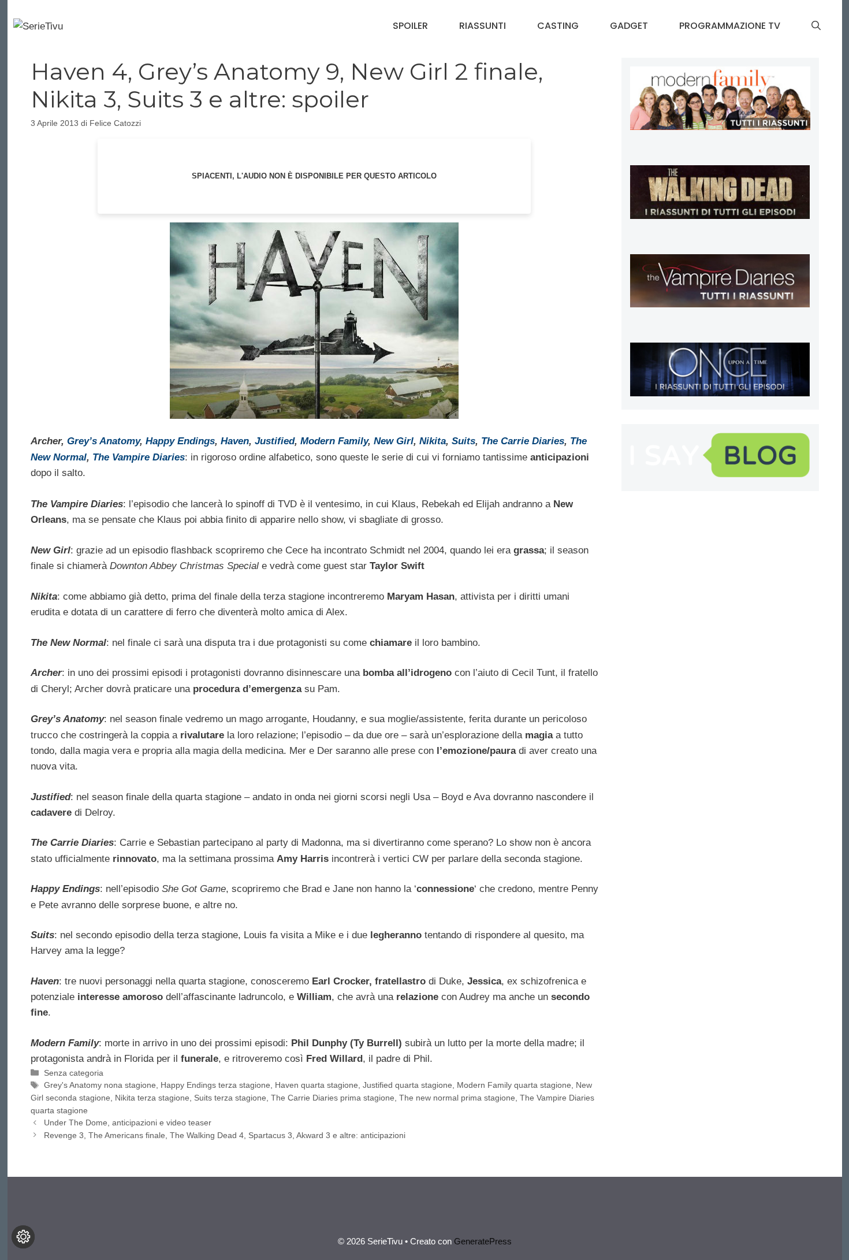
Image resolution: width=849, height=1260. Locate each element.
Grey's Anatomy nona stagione (100, 1085)
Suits (463, 441)
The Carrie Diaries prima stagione (332, 1097)
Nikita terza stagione (152, 1097)
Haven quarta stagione (316, 1085)
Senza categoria (73, 1072)
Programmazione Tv (729, 25)
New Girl (394, 441)
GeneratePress (483, 1241)
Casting (558, 25)
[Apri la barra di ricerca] (816, 26)
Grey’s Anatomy (103, 441)
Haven (235, 441)
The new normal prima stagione (457, 1097)
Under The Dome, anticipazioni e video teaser (127, 1122)
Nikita (432, 441)
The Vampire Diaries (138, 457)
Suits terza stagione (230, 1097)
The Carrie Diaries (522, 441)
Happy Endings (180, 441)
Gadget (629, 25)
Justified (275, 441)
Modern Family (334, 441)
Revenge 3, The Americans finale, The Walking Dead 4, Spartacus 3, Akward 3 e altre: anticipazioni (224, 1135)
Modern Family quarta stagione (514, 1085)
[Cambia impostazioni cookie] (23, 1236)
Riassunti (482, 25)
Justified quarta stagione (407, 1085)
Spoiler (410, 25)
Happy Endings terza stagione (215, 1085)
